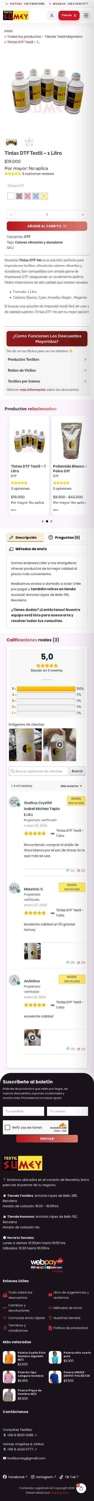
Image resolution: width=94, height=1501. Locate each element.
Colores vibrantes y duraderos (39, 242)
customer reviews (38, 173)
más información (33, 390)
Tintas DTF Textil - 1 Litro (70, 833)
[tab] (43, 521)
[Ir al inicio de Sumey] (15, 15)
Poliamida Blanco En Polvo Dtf (29, 468)
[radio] (11, 196)
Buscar (77, 771)
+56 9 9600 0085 (19, 1435)
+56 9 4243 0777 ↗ (21, 1449)
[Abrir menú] (86, 15)
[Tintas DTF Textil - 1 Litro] (52, 833)
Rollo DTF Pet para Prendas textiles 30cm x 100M (69, 470)
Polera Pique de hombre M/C (30, 1392)
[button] (83, 52)
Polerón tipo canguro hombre (31, 1374)
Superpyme (59, 1492)
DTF (27, 237)
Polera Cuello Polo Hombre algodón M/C (32, 1356)
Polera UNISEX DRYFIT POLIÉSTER (77, 1374)
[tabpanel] (47, 592)
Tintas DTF (15, 185)
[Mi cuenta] (52, 15)
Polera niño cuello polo (77, 1354)
